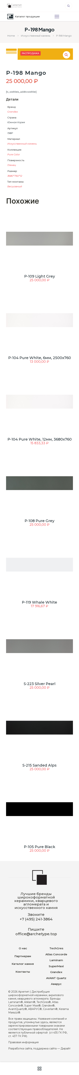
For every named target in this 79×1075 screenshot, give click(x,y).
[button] (66, 54)
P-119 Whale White (39, 602)
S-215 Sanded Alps (39, 765)
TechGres (56, 948)
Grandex (12, 111)
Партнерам (23, 956)
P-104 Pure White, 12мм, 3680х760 (40, 439)
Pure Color (13, 154)
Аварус (56, 984)
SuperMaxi (56, 966)
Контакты (23, 971)
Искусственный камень (35, 35)
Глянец (11, 165)
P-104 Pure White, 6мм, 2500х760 (39, 358)
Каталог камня (23, 964)
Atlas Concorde (56, 954)
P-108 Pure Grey (39, 521)
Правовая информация (23, 1042)
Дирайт (66, 1048)
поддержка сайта (45, 1048)
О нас (23, 948)
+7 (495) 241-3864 (36, 919)
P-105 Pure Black (39, 847)
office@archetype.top (36, 934)
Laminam (56, 960)
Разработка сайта (20, 1048)
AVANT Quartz (56, 978)
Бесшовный (14, 186)
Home (11, 35)
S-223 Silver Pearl (39, 684)
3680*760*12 (14, 175)
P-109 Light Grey (39, 276)
